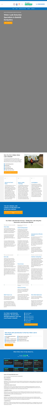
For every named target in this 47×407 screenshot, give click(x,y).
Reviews (28, 8)
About (17, 8)
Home (13, 8)
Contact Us (33, 8)
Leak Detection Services (22, 8)
